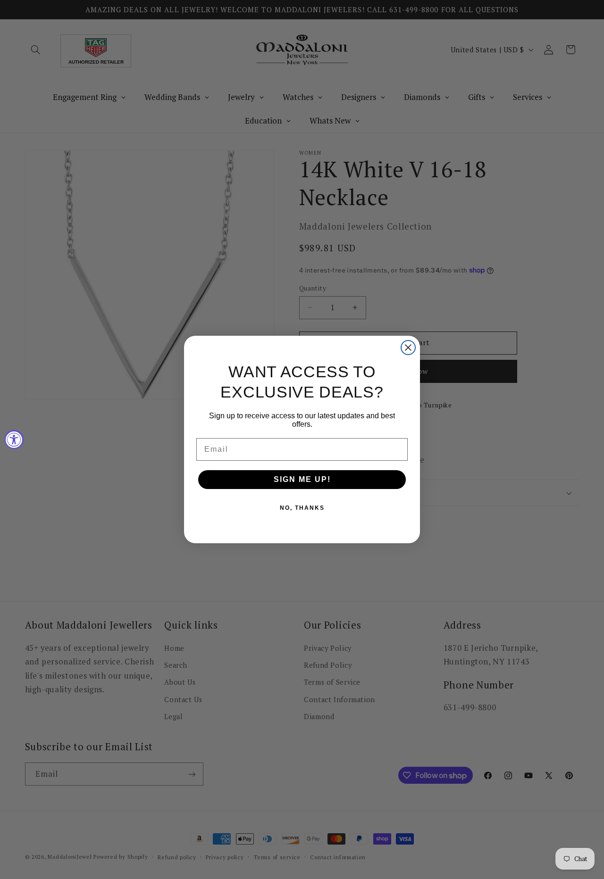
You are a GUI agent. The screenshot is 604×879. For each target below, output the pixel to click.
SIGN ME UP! (302, 479)
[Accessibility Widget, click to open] (14, 439)
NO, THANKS (302, 508)
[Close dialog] (408, 347)
